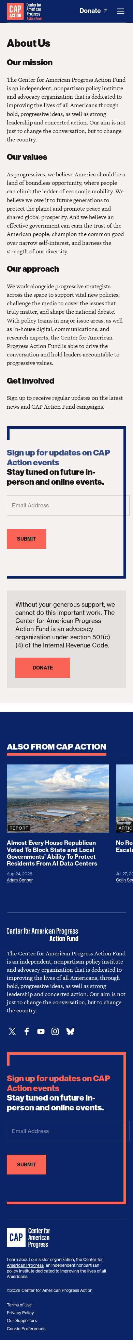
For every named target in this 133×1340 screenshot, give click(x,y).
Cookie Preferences (26, 1328)
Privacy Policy (20, 1312)
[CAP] (29, 1238)
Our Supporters (22, 1320)
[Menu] (120, 11)
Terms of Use (19, 1304)
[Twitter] (12, 1031)
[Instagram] (55, 1031)
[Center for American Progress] (15, 11)
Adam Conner (20, 879)
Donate (90, 11)
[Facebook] (26, 1031)
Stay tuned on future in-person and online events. (58, 467)
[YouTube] (40, 1031)
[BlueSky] (70, 1031)
